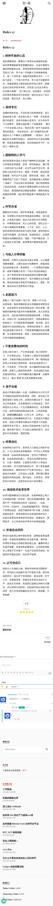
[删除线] (11, 672)
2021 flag (7, 849)
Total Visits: (8, 899)
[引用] (20, 672)
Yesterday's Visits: (11, 894)
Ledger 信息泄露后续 (13, 866)
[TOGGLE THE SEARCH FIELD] (48, 3)
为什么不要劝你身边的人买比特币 (19, 858)
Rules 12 (8, 32)
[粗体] (2, 672)
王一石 (26, 3)
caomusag (24, 711)
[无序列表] (17, 672)
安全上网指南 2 (10, 840)
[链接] (26, 672)
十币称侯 (7, 789)
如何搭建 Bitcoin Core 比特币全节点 (21, 823)
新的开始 (7, 629)
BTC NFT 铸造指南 (12, 832)
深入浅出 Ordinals (12, 806)
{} (29, 672)
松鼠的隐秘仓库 (10, 797)
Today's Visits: (9, 888)
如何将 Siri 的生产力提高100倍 (18, 815)
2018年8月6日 (16, 41)
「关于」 (24, 770)
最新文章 (8, 784)
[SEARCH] (46, 749)
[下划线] (8, 672)
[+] (32, 672)
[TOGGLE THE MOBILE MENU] (4, 3)
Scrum (47, 641)
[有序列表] (14, 672)
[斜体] (5, 672)
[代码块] (23, 672)
